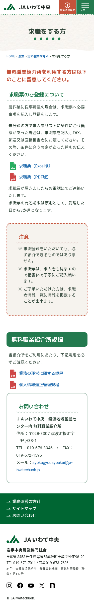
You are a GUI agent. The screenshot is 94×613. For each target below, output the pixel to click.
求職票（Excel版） (36, 166)
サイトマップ (24, 508)
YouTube (31, 585)
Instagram (9, 585)
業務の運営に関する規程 (41, 373)
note (52, 585)
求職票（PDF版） (35, 177)
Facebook (20, 585)
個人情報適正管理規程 (39, 384)
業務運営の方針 (26, 501)
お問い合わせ (24, 515)
